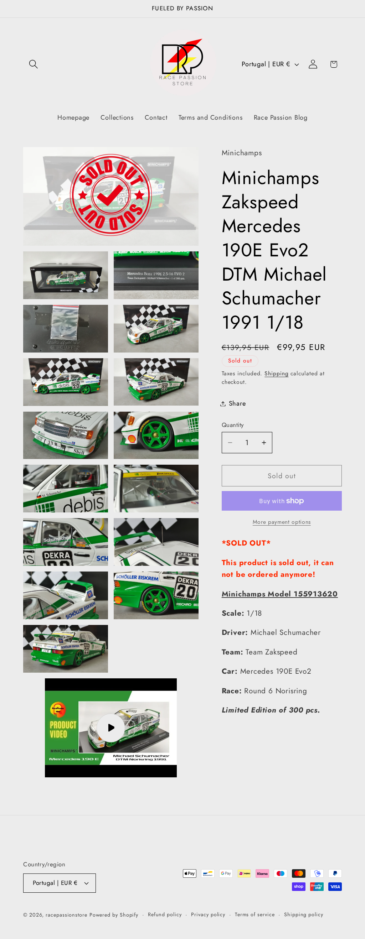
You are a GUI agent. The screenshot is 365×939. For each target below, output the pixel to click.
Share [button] (237, 403)
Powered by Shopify (113, 914)
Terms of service (255, 914)
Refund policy (165, 914)
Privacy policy (208, 914)
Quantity (233, 425)
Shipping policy (303, 914)
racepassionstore (66, 914)
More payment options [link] (282, 522)
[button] (33, 64)
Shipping (276, 373)
